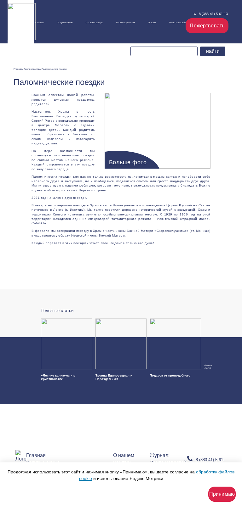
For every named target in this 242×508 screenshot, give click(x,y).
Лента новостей (177, 22)
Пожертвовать (207, 25)
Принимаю (222, 494)
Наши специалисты (97, 29)
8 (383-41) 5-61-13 (213, 14)
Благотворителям (125, 22)
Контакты (93, 43)
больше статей (207, 367)
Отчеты (152, 22)
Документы (93, 35)
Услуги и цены (64, 22)
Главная (39, 22)
